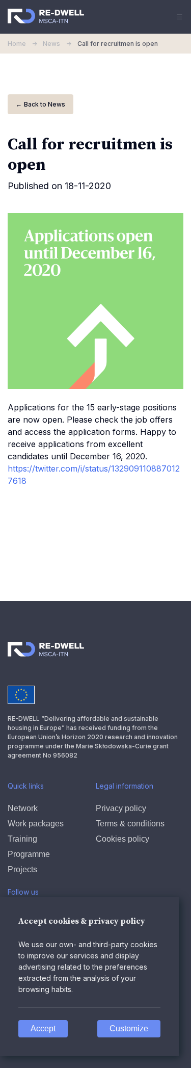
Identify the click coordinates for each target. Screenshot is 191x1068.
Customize (129, 1028)
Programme (29, 854)
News (57, 43)
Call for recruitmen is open (117, 43)
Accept (43, 1028)
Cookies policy (122, 839)
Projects (22, 869)
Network (23, 808)
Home (23, 43)
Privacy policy (121, 808)
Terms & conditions (130, 823)
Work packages (36, 823)
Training (22, 839)
